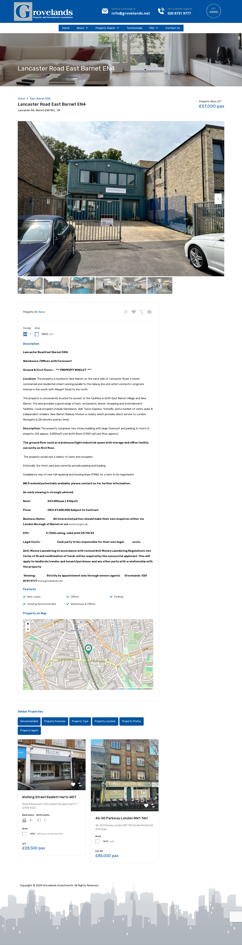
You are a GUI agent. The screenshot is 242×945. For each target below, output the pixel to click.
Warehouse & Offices (83, 604)
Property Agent (29, 730)
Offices (75, 596)
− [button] (28, 629)
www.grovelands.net (50, 581)
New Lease (34, 596)
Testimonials (134, 28)
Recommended (29, 721)
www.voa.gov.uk (78, 524)
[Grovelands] (44, 11)
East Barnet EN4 (40, 98)
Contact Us (173, 28)
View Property (51, 780)
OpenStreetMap (135, 688)
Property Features (55, 721)
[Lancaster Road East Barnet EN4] (88, 649)
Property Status (131, 721)
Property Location (105, 721)
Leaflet (121, 688)
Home (65, 28)
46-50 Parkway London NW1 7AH (121, 818)
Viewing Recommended (41, 604)
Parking (118, 596)
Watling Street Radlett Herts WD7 (49, 797)
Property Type (80, 721)
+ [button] (28, 624)
